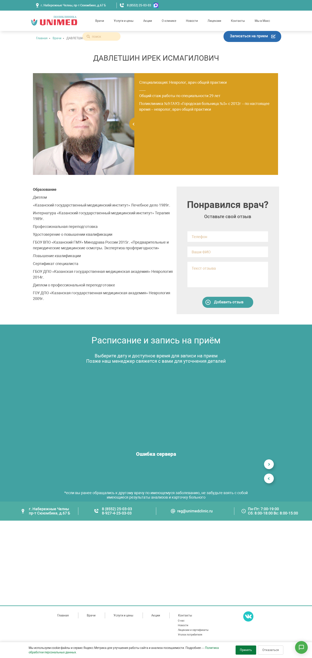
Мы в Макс (262, 20)
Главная (42, 38)
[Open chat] (301, 647)
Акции (147, 20)
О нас (181, 620)
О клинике (169, 20)
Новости (192, 20)
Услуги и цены (124, 20)
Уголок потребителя (190, 634)
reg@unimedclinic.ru (195, 511)
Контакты (238, 20)
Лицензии (214, 20)
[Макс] (154, 5)
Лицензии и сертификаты (193, 630)
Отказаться (270, 650)
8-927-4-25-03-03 (117, 513)
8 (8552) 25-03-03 (139, 5)
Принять (246, 650)
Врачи (99, 20)
